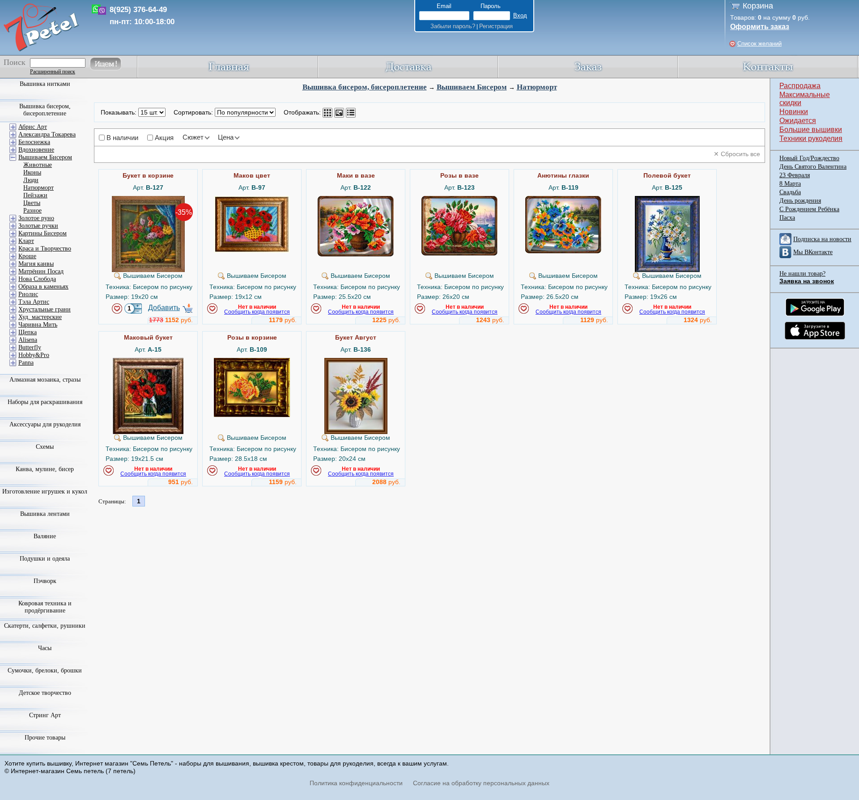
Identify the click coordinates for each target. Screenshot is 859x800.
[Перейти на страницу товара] (148, 199)
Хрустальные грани (44, 309)
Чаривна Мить (37, 324)
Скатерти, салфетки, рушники (44, 625)
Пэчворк (45, 581)
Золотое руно (36, 218)
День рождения (800, 200)
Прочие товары (45, 737)
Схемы (45, 446)
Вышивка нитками (45, 84)
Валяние (45, 536)
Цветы (31, 203)
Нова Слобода (37, 279)
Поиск (15, 62)
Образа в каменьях (43, 286)
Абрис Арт (32, 126)
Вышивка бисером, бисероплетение (364, 87)
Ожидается (797, 120)
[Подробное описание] (351, 113)
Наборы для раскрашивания (45, 402)
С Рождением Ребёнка (809, 209)
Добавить (164, 307)
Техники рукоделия (810, 138)
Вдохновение (36, 149)
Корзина (758, 5)
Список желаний (759, 43)
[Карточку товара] (327, 113)
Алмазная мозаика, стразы (45, 379)
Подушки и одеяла (45, 558)
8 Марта (790, 183)
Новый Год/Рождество (809, 158)
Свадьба (790, 192)
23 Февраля (794, 175)
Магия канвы (36, 263)
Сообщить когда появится (257, 312)
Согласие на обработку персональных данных (481, 783)
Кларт (26, 241)
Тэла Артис (33, 301)
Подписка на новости (822, 239)
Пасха (787, 217)
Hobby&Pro (33, 355)
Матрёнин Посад (41, 271)
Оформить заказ (759, 26)
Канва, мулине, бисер (45, 469)
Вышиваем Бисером (472, 87)
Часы (44, 648)
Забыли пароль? (452, 26)
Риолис (28, 294)
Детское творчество (45, 692)
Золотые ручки (38, 225)
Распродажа (800, 85)
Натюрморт (537, 87)
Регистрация (496, 26)
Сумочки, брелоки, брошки (45, 670)
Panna (26, 362)
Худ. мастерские (40, 317)
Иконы (32, 172)
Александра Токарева (47, 134)
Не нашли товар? (802, 273)
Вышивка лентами (45, 514)
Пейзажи (35, 195)
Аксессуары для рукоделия (45, 424)
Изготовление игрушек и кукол (44, 491)
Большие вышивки (810, 129)
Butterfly (29, 347)
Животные (37, 165)
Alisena (27, 339)
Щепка (27, 332)
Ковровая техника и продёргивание (45, 607)
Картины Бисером (42, 233)
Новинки (793, 111)
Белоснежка (34, 142)
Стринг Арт (45, 715)
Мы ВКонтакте (813, 252)
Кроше (27, 256)
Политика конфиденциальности (356, 783)
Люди (30, 180)
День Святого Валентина (812, 166)
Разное (32, 210)
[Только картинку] (339, 113)
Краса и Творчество (44, 248)
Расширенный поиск (52, 71)
